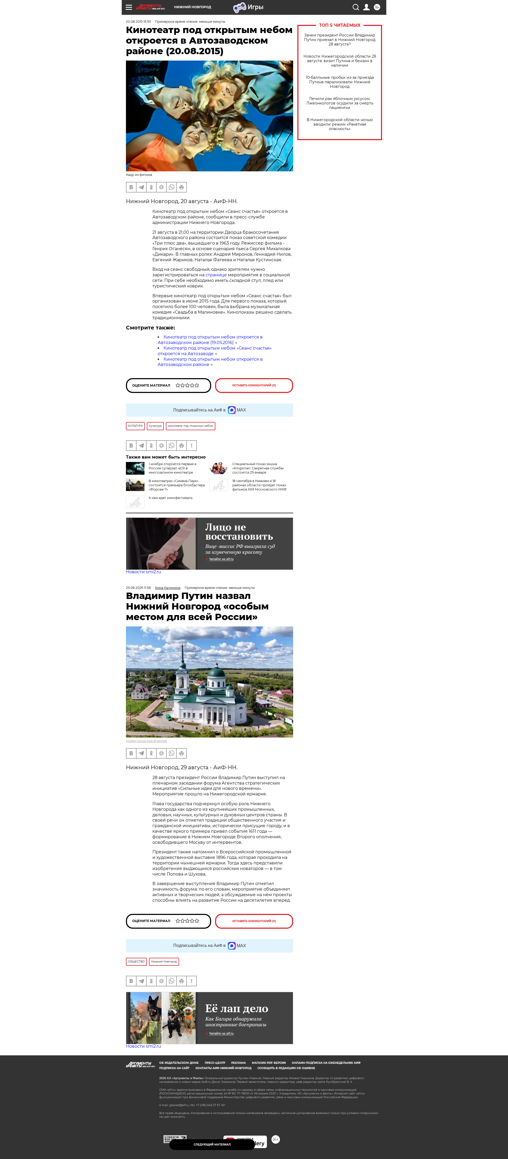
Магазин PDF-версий (269, 1063)
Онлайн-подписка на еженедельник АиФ (326, 1063)
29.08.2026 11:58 (138, 588)
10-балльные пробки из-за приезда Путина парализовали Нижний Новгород (340, 82)
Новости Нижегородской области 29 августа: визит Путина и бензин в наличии (339, 61)
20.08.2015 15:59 (138, 22)
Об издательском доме (179, 1063)
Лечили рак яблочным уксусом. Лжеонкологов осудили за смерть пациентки (339, 103)
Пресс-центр (215, 1063)
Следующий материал (212, 1144)
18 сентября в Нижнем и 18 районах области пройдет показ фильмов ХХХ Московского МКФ (259, 485)
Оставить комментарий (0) (254, 385)
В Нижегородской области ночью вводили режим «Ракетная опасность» (340, 124)
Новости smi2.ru (143, 571)
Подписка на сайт (174, 1068)
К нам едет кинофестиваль (171, 498)
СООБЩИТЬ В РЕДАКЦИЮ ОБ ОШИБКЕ (286, 1068)
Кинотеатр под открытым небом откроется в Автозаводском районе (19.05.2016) (210, 340)
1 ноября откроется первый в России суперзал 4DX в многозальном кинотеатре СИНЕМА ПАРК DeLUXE (172, 470)
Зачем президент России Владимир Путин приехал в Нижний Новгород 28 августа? (339, 40)
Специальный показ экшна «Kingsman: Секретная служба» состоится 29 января (258, 468)
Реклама (238, 1063)
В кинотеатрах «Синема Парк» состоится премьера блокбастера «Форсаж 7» (177, 485)
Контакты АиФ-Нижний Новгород (223, 1068)
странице (216, 274)
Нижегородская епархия (146, 741)
